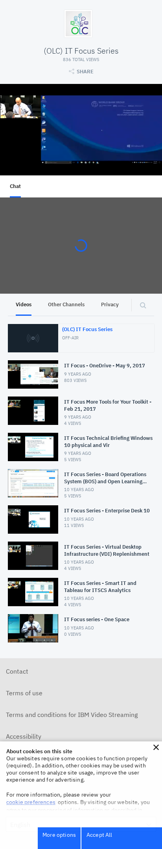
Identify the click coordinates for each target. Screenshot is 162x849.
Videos (23, 304)
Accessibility (23, 736)
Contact (17, 671)
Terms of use (24, 693)
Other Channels (66, 304)
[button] (156, 747)
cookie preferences (30, 802)
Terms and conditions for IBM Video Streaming (72, 715)
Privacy (110, 304)
